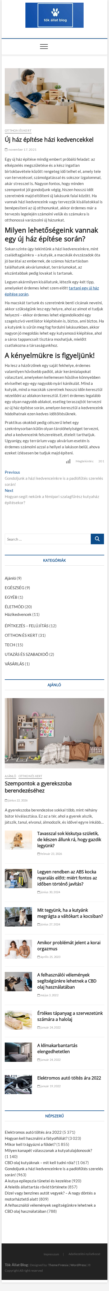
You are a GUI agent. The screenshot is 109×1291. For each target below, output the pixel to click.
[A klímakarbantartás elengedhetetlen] (18, 1052)
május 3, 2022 (49, 995)
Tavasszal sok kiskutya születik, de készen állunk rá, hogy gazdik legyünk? (69, 840)
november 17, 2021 (22, 149)
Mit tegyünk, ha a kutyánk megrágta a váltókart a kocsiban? (70, 913)
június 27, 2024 (50, 924)
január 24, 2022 (50, 1027)
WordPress (78, 1265)
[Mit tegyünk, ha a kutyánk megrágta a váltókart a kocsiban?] (18, 916)
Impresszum (51, 1254)
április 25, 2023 (50, 956)
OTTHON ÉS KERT (18, 130)
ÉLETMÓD (14, 606)
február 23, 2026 (51, 853)
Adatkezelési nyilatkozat (84, 1254)
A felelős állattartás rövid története (36, 1186)
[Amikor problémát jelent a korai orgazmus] (18, 949)
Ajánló (10, 578)
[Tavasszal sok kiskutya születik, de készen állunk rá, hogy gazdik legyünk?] (18, 840)
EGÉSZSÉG (14, 587)
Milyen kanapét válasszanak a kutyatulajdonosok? (48, 1150)
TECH (10, 644)
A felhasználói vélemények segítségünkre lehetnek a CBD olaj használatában (67, 981)
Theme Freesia (58, 1265)
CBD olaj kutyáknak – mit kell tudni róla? (40, 1162)
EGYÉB (11, 597)
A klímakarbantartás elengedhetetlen (57, 1048)
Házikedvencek (18, 614)
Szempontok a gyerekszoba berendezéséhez (38, 787)
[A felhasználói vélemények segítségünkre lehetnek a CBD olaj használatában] (18, 981)
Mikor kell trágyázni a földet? (30, 1144)
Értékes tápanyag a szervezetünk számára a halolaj (70, 1016)
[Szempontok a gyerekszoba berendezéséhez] (54, 733)
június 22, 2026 (17, 800)
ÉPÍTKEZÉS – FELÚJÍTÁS (26, 625)
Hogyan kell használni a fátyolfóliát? (36, 1138)
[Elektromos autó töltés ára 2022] (18, 1084)
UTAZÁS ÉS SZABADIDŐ (26, 654)
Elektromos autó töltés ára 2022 (69, 1078)
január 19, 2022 (50, 1086)
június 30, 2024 (50, 892)
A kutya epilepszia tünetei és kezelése (38, 1180)
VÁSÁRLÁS (14, 663)
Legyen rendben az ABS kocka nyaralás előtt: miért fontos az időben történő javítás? (67, 878)
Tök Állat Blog (16, 1264)
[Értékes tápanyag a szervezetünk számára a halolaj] (18, 1020)
